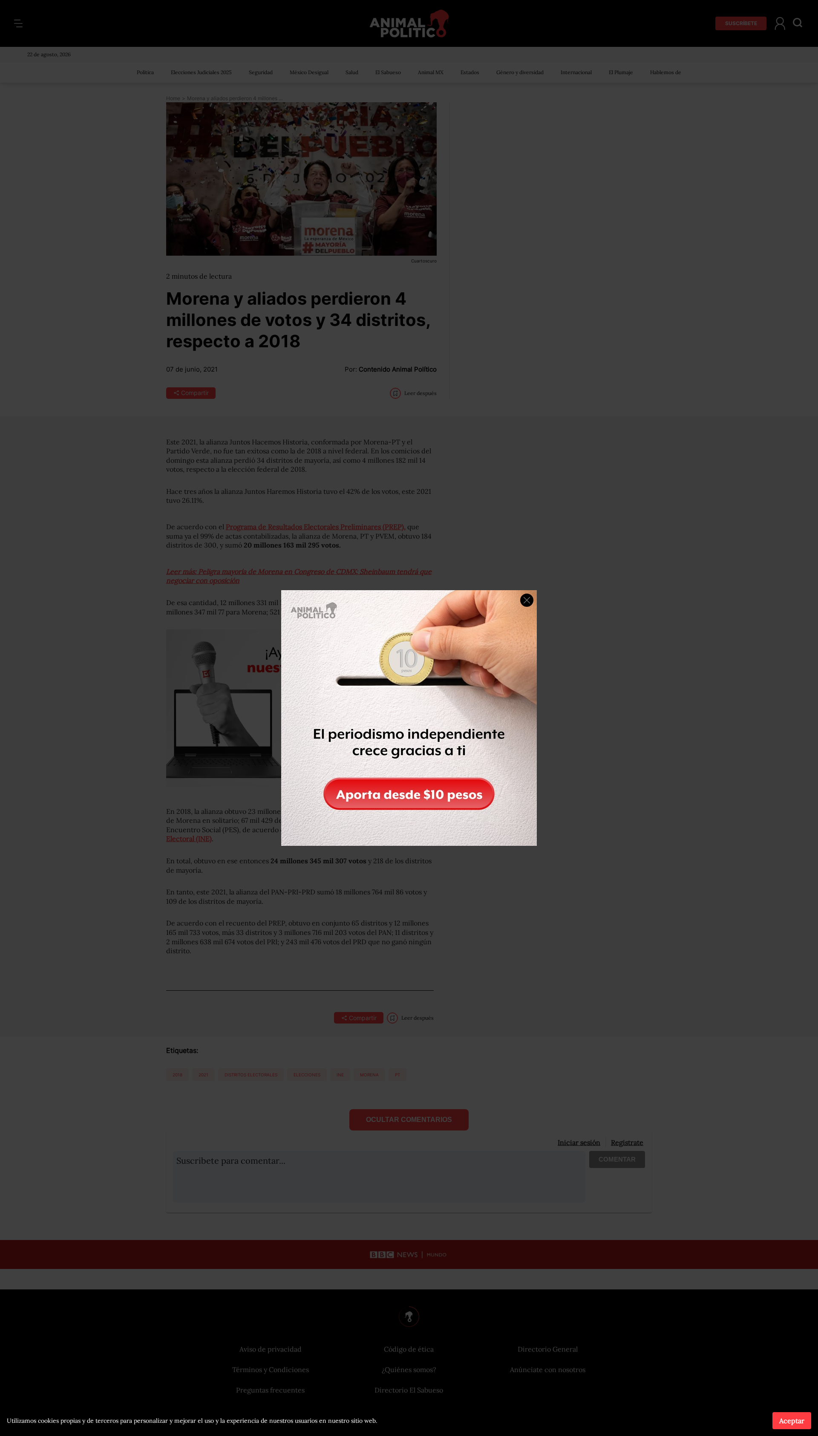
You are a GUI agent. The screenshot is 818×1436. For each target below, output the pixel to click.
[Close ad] (526, 600)
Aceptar (791, 1420)
